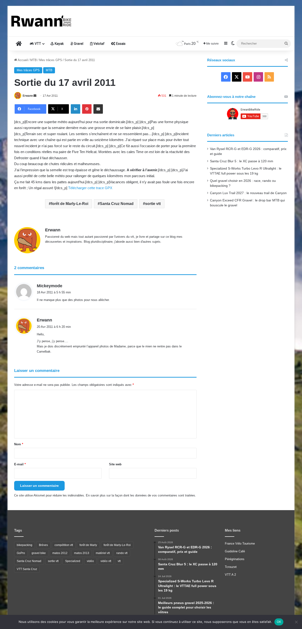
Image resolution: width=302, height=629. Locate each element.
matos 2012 (59, 553)
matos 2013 (81, 553)
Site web (115, 464)
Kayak (59, 44)
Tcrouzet (231, 567)
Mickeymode (49, 285)
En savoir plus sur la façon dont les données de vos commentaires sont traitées (140, 495)
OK (279, 622)
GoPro (21, 553)
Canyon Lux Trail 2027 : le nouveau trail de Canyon (248, 193)
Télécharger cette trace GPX (90, 188)
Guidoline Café (235, 551)
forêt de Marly (88, 545)
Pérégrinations (234, 559)
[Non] (296, 622)
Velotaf (99, 44)
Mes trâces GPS (50, 60)
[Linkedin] (75, 109)
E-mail (20, 464)
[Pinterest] (87, 109)
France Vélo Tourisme (240, 543)
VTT (37, 44)
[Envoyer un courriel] (35, 95)
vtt (119, 561)
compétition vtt (64, 545)
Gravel (78, 44)
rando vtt (121, 553)
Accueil (22, 60)
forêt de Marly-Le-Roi (69, 204)
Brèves (43, 545)
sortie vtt (153, 204)
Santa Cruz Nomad (117, 204)
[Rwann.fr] (46, 21)
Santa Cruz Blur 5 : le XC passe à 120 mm (241, 161)
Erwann (28, 95)
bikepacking (24, 545)
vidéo (90, 561)
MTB (33, 60)
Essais (120, 44)
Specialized (72, 561)
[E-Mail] (98, 109)
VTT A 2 (230, 574)
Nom (18, 444)
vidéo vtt (106, 561)
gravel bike (39, 553)
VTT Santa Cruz (27, 569)
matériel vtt (103, 553)
